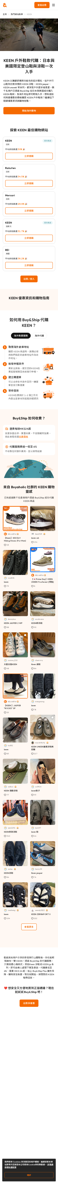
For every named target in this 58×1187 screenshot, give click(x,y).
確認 (29, 1175)
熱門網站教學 (17, 14)
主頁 (5, 14)
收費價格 (23, 436)
